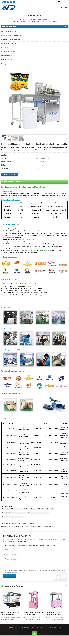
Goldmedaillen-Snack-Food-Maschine (15, 513)
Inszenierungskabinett (8, 51)
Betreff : (29, 545)
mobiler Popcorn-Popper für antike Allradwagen (10, 613)
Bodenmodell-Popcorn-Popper (13, 509)
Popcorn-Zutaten (6, 56)
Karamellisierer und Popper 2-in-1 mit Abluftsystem (23, 523)
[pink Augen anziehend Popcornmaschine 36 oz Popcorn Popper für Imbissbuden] (56, 600)
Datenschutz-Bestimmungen (18, 541)
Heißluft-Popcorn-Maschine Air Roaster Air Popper (33, 613)
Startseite (24, 19)
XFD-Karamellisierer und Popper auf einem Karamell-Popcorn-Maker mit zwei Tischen (31, 526)
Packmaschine (6, 47)
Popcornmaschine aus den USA (39, 513)
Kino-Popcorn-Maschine (8, 31)
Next (66, 586)
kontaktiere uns (8, 174)
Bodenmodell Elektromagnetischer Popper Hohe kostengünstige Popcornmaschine (32, 545)
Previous (63, 586)
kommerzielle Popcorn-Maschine (38, 19)
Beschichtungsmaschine (9, 43)
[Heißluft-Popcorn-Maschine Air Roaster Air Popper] (33, 600)
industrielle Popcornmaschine (10, 39)
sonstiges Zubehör (7, 64)
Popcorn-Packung (7, 60)
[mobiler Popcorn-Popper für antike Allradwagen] (11, 600)
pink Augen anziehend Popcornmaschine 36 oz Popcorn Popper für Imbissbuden (53, 613)
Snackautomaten (49, 509)
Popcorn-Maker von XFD (33, 509)
